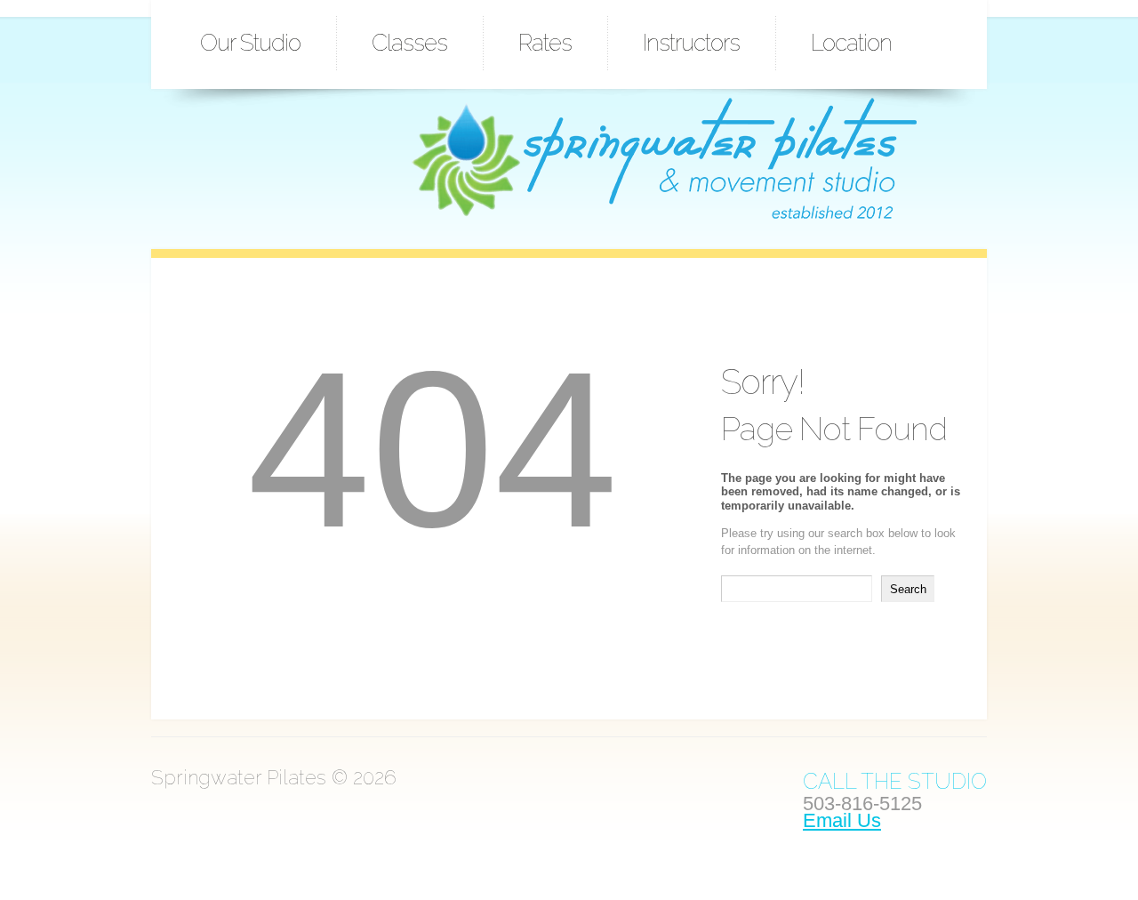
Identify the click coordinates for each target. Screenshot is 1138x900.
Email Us (842, 820)
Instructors (691, 42)
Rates (545, 42)
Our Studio (250, 42)
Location (851, 42)
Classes (409, 42)
